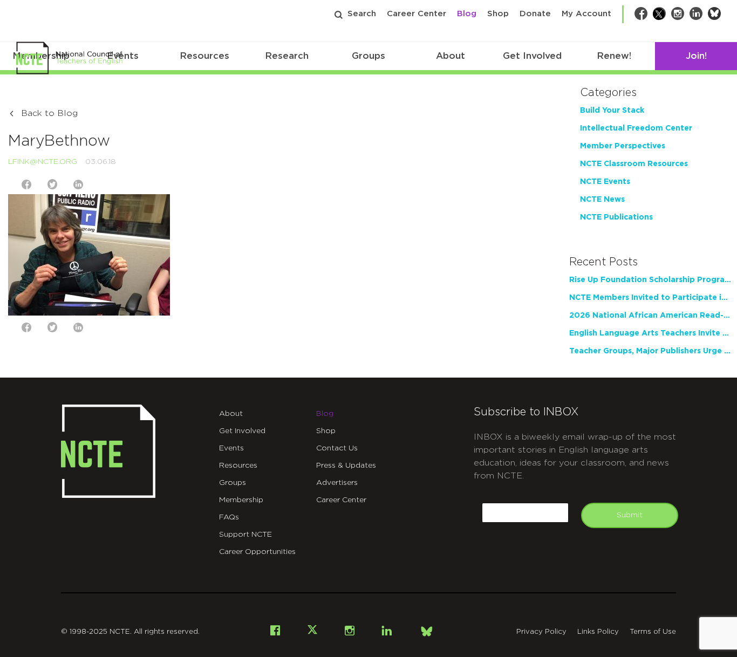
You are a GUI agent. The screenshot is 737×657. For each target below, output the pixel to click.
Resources (204, 55)
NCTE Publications (616, 217)
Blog (466, 14)
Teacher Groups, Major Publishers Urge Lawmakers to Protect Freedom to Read (650, 351)
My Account (586, 14)
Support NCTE (245, 534)
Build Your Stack (612, 110)
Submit (630, 515)
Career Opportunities (257, 552)
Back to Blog (49, 113)
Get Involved (532, 55)
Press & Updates (346, 465)
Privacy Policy (541, 631)
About (450, 55)
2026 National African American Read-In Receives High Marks (650, 315)
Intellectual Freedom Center (636, 128)
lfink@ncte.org (42, 162)
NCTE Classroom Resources (634, 164)
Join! (696, 55)
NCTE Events (605, 182)
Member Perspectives (622, 146)
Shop (498, 14)
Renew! (614, 55)
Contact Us (337, 448)
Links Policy (598, 631)
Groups (368, 55)
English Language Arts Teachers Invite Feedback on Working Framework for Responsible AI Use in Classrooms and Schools (650, 333)
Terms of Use (653, 631)
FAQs (229, 517)
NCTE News (602, 199)
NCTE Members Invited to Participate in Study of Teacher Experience (650, 298)
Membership (241, 500)
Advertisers (337, 483)
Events (231, 448)
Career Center (416, 14)
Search (361, 14)
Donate (535, 14)
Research (287, 55)
